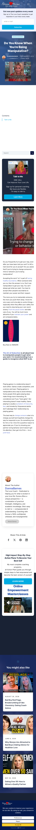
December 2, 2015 (27, 56)
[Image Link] (4, 57)
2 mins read (24, 58)
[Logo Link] (11, 4)
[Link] (9, 540)
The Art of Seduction (11, 353)
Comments (13, 58)
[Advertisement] (18, 99)
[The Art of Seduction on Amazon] (11, 341)
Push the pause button (16, 309)
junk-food (6, 433)
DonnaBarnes (12, 56)
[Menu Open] (28, 4)
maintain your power (21, 314)
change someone (21, 415)
